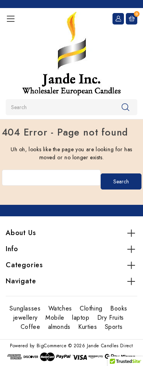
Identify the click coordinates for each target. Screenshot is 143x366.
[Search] (125, 106)
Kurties (87, 326)
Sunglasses (25, 308)
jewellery (25, 317)
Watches (60, 308)
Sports (114, 326)
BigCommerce (52, 345)
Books (118, 308)
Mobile (54, 317)
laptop (81, 317)
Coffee (30, 326)
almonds (59, 326)
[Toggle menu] (10, 18)
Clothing (91, 308)
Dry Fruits (110, 317)
